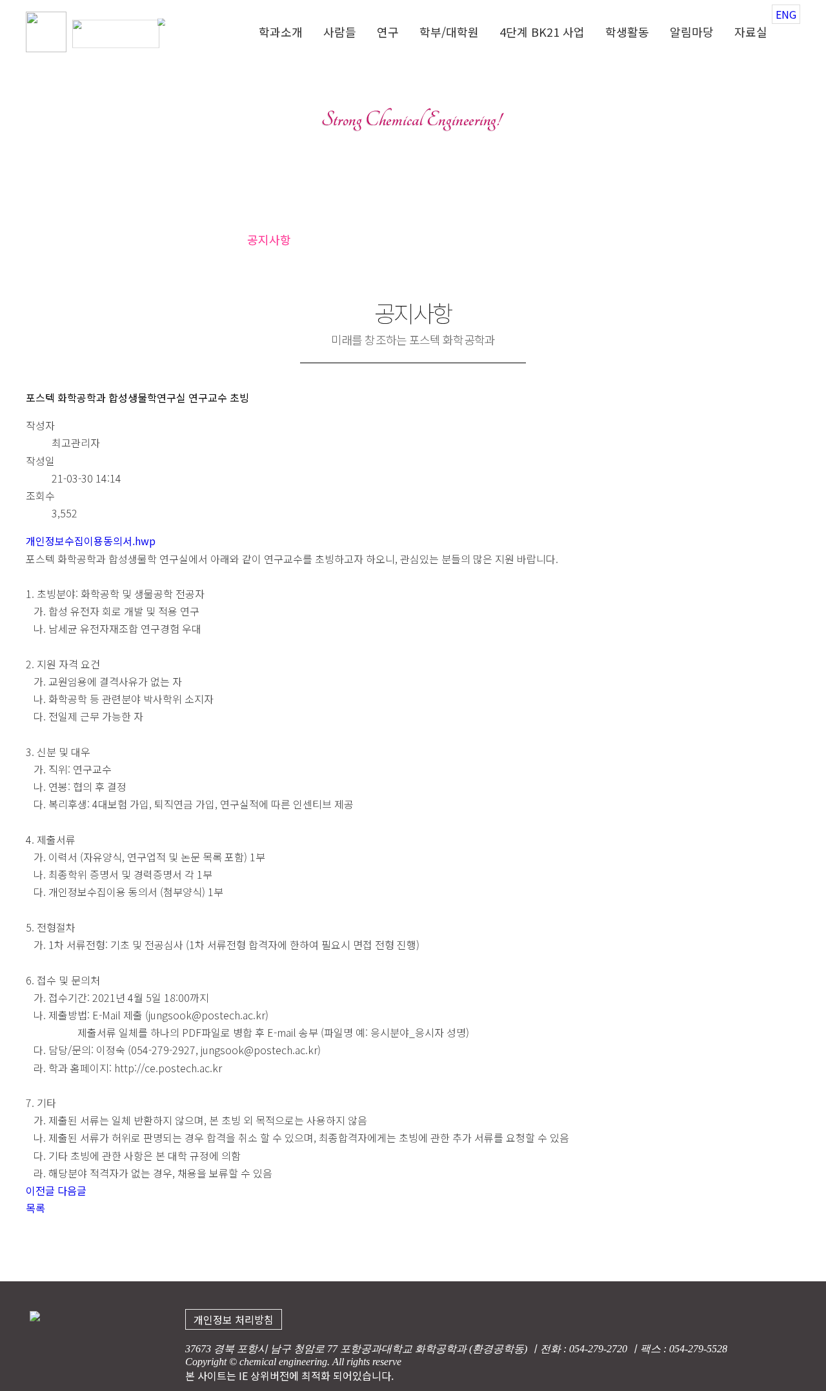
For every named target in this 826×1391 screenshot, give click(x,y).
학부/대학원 (449, 33)
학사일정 (470, 239)
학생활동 (627, 33)
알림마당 (692, 33)
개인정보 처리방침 (234, 1319)
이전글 (40, 1190)
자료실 (750, 33)
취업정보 (537, 239)
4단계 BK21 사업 (542, 33)
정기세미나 (341, 239)
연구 (388, 33)
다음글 (71, 1190)
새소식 (408, 239)
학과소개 (281, 33)
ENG (786, 14)
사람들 (339, 33)
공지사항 (269, 239)
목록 (35, 1208)
